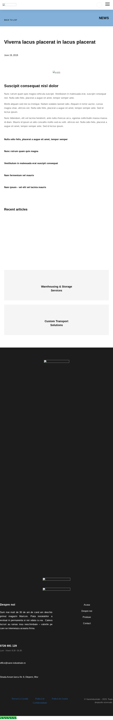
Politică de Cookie (60, 699)
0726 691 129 (8, 645)
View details (56, 289)
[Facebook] (1, 700)
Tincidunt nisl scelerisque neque (25, 232)
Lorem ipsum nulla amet (20, 248)
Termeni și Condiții (20, 699)
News (104, 18)
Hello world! (14, 217)
